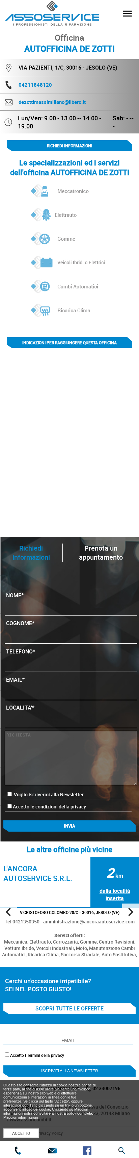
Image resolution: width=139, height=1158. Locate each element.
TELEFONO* (20, 651)
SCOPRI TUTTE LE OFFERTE (69, 1008)
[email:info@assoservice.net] (52, 1150)
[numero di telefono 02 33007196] (17, 1150)
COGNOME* (20, 623)
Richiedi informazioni (69, 145)
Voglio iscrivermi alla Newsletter (48, 794)
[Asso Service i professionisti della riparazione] (127, 13)
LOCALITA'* (20, 707)
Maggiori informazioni (20, 1117)
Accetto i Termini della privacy (37, 1055)
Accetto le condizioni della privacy (49, 806)
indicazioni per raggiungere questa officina (69, 342)
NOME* (15, 595)
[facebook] (87, 1150)
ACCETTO (21, 1133)
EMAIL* (15, 679)
